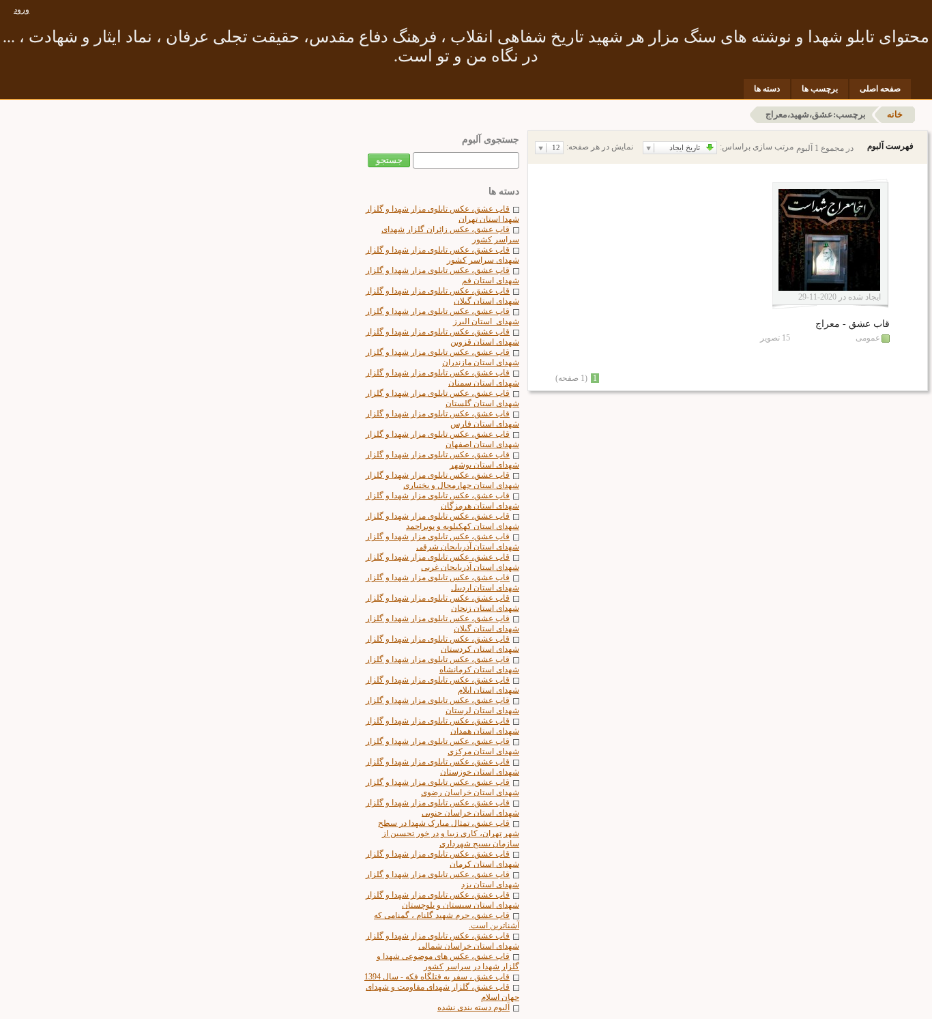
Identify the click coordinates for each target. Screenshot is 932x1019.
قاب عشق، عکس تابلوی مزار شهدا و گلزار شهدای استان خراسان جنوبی (442, 808)
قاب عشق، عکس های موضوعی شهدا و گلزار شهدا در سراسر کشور (448, 961)
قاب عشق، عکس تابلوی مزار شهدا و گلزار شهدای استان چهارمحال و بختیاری (442, 480)
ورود (21, 9)
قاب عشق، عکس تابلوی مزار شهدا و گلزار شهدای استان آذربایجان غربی (442, 562)
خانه (895, 114)
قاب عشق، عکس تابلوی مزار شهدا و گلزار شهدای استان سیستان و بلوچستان (442, 900)
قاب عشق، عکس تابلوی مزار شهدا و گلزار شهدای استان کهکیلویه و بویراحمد (442, 521)
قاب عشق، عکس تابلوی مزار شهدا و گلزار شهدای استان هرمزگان (442, 501)
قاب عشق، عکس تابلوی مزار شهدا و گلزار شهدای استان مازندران (442, 357)
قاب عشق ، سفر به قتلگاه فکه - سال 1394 (437, 976)
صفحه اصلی (880, 89)
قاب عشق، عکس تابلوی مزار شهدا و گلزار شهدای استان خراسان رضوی (442, 787)
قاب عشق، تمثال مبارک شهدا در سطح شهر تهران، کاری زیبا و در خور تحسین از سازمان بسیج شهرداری (448, 833)
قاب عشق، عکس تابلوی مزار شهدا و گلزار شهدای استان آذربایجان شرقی (442, 541)
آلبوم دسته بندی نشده (473, 1007)
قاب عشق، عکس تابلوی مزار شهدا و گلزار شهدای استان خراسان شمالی (442, 941)
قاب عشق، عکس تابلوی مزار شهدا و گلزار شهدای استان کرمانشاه (442, 664)
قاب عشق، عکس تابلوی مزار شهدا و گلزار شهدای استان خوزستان (442, 767)
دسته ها (767, 89)
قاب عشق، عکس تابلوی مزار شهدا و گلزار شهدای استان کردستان (442, 644)
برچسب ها (820, 89)
